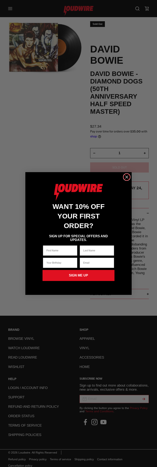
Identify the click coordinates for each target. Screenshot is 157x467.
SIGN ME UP (78, 275)
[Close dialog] (126, 177)
